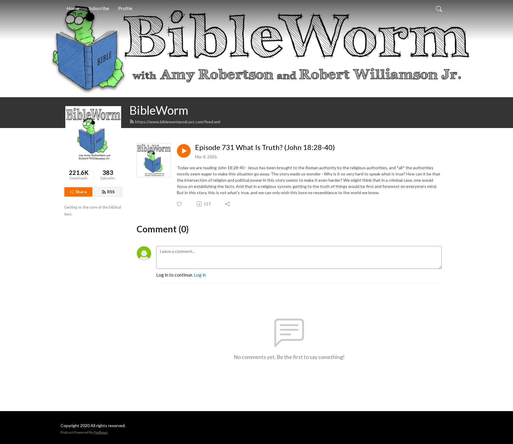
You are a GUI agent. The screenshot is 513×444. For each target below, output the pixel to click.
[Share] (227, 204)
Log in (200, 274)
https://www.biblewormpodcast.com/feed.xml (177, 121)
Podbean (101, 432)
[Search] (439, 8)
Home (72, 8)
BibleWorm (158, 110)
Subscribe (98, 8)
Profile (125, 8)
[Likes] (179, 204)
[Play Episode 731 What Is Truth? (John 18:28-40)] (184, 151)
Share (81, 191)
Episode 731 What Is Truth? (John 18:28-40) (265, 147)
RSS (111, 191)
